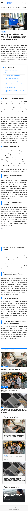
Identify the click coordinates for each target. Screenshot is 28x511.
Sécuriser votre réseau (10, 72)
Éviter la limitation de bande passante (13, 81)
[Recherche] (22, 3)
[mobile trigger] (2, 3)
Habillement (7, 492)
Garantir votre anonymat (10, 87)
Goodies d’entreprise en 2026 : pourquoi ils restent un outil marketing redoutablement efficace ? (14, 411)
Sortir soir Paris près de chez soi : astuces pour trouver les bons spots (14, 457)
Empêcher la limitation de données (12, 78)
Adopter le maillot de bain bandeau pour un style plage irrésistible (13, 496)
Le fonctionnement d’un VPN (11, 70)
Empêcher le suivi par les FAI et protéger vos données (14, 91)
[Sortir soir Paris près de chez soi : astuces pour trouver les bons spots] (14, 380)
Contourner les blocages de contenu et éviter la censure (14, 84)
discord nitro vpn (20, 169)
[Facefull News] (9, 3)
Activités (4, 366)
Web (3, 31)
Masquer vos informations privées (12, 75)
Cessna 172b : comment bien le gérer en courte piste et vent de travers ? (14, 436)
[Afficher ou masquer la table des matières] (19, 67)
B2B (3, 407)
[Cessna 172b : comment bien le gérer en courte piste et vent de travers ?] (14, 359)
